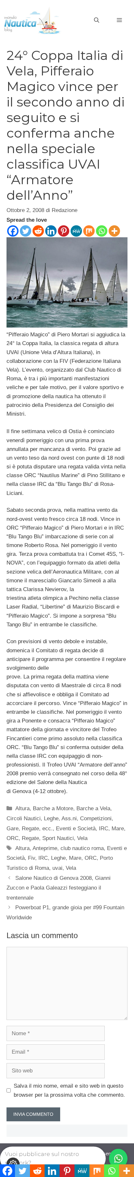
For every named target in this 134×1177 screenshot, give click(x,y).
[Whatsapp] (101, 231)
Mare (118, 828)
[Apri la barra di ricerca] (96, 20)
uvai (57, 868)
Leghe (58, 858)
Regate (30, 838)
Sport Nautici (58, 838)
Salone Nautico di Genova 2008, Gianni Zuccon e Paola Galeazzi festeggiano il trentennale (59, 888)
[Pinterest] (63, 231)
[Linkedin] (51, 231)
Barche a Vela (93, 808)
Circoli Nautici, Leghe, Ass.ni (42, 818)
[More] (114, 231)
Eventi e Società (76, 828)
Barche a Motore (53, 808)
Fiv (31, 858)
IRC (103, 828)
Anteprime (45, 848)
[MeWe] (76, 231)
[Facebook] (13, 231)
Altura (22, 808)
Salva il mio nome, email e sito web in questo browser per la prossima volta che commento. (69, 1090)
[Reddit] (38, 231)
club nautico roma (82, 848)
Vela (82, 838)
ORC (13, 838)
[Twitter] (25, 231)
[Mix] (89, 231)
